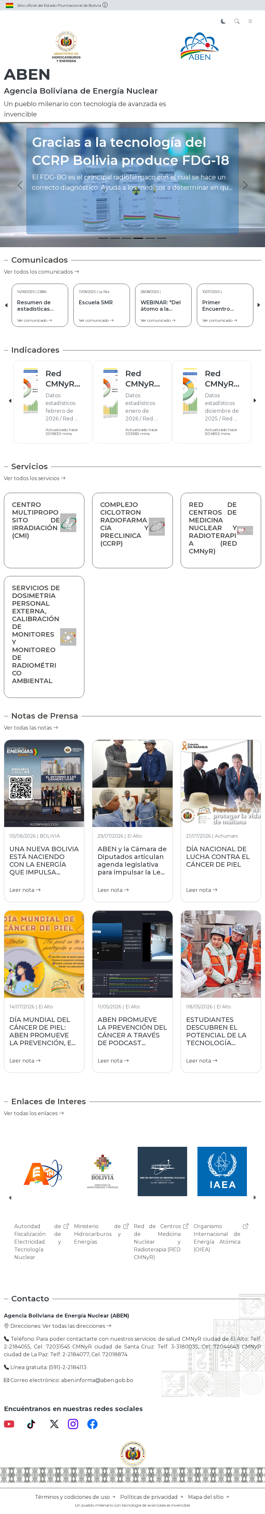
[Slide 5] (150, 238)
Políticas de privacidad (149, 1497)
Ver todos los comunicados (39, 272)
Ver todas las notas (28, 728)
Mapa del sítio (206, 1497)
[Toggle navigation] (250, 21)
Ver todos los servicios (32, 478)
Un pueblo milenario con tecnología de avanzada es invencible (132, 1505)
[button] (258, 305)
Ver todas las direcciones (74, 1326)
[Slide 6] (161, 238)
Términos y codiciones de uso (73, 1497)
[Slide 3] (127, 238)
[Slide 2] (115, 238)
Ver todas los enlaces (31, 1113)
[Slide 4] (138, 238)
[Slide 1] (103, 238)
